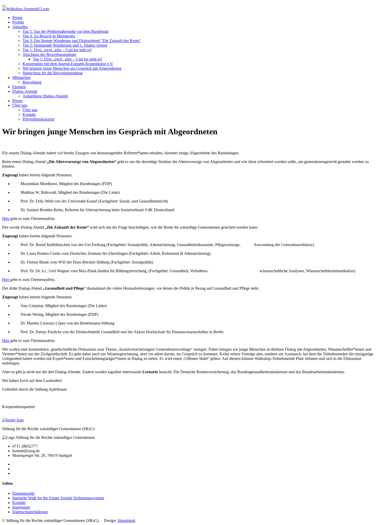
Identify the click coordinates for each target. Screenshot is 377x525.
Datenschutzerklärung (30, 512)
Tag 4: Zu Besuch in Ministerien (49, 36)
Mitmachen (21, 77)
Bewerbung (32, 82)
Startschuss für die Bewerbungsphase (53, 73)
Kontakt (29, 114)
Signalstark (126, 520)
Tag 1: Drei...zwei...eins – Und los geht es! (57, 50)
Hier (6, 218)
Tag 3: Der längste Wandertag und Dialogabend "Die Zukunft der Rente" (82, 40)
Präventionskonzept (38, 119)
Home (17, 17)
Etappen (19, 87)
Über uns (19, 105)
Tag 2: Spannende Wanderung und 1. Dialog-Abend (65, 45)
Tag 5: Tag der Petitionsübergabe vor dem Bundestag (65, 31)
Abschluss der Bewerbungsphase (49, 54)
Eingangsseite (23, 493)
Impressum (21, 507)
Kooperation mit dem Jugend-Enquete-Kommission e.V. (68, 64)
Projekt (18, 22)
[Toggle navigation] (4, 5)
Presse (17, 100)
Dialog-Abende (24, 91)
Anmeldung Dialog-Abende (45, 96)
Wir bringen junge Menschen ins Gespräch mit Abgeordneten (72, 68)
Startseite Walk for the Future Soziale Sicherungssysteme (58, 498)
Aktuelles (20, 27)
